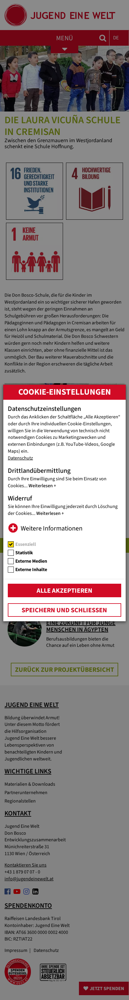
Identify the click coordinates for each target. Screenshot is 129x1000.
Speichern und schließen (64, 610)
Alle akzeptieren (64, 590)
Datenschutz (20, 458)
